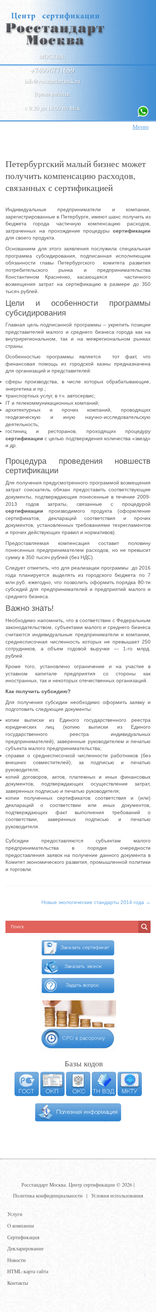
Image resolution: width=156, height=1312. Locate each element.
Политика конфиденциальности (48, 1195)
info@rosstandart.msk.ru (52, 81)
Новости (16, 1260)
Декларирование (25, 1248)
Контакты (17, 1282)
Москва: (52, 56)
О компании (20, 1225)
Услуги (14, 1214)
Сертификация (23, 1237)
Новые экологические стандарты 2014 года (96, 902)
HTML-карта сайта (27, 1271)
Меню (140, 126)
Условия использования (117, 1195)
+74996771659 (52, 70)
